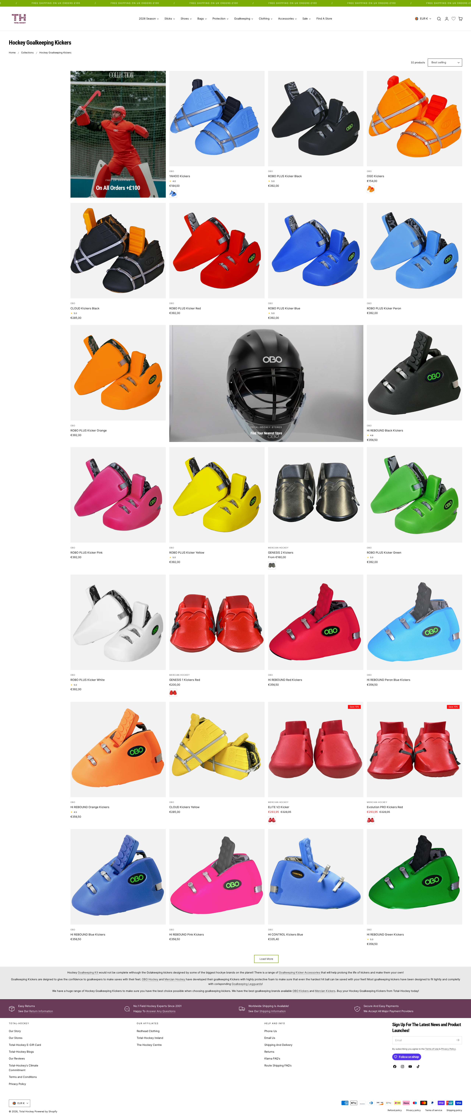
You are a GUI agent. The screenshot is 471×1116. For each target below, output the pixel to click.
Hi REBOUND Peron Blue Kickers (388, 680)
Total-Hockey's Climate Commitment (23, 1068)
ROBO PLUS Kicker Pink (86, 552)
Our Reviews (17, 1058)
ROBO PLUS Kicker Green (384, 552)
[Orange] (371, 189)
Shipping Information (272, 1011)
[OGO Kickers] (414, 118)
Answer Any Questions (161, 1011)
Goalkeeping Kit (88, 972)
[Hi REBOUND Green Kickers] (414, 876)
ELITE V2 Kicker (278, 807)
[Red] (173, 692)
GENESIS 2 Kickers (280, 552)
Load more (266, 958)
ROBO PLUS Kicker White (87, 680)
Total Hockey (26, 1111)
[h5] (266, 383)
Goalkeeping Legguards (247, 984)
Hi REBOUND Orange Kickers (89, 807)
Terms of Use (432, 1049)
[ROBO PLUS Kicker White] (118, 622)
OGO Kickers (375, 176)
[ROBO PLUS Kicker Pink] (118, 495)
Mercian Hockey (278, 547)
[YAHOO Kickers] (217, 118)
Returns (269, 1051)
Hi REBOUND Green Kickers (385, 934)
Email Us (269, 1038)
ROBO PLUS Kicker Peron (384, 308)
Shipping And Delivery (278, 1045)
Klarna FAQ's (272, 1058)
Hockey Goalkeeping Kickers (55, 52)
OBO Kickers (301, 991)
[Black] (272, 565)
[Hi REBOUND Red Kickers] (315, 622)
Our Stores (15, 1038)
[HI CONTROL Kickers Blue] (315, 876)
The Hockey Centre (149, 1045)
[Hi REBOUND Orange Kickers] (118, 749)
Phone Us (270, 1031)
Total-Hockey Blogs (21, 1051)
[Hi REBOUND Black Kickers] (414, 372)
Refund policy (395, 1110)
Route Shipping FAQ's (278, 1065)
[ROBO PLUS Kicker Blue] (315, 250)
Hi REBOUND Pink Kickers (186, 934)
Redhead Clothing (148, 1031)
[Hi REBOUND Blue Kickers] (118, 876)
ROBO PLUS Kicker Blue (284, 308)
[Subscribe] (457, 1040)
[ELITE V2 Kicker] (315, 749)
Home (12, 52)
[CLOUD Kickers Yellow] (217, 749)
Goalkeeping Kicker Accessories (300, 972)
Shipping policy (454, 1110)
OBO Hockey (150, 979)
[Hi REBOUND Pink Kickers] (217, 876)
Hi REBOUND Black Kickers (385, 430)
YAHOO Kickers (179, 176)
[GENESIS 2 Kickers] (315, 495)
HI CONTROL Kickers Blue (285, 934)
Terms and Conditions (23, 1077)
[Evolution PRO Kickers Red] (414, 749)
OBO (171, 171)
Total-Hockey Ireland (150, 1038)
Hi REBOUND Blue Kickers (87, 934)
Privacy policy (413, 1110)
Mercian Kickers (325, 991)
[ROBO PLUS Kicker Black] (315, 118)
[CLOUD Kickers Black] (118, 250)
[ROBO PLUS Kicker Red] (217, 250)
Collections (27, 52)
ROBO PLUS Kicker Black (285, 176)
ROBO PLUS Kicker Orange (88, 430)
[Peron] (173, 194)
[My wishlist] (453, 19)
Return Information (41, 1011)
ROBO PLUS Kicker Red (185, 308)
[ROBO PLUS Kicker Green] (414, 495)
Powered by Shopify (46, 1111)
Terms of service (433, 1110)
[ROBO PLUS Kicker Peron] (414, 250)
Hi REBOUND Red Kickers (285, 680)
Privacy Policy (17, 1084)
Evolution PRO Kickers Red (385, 807)
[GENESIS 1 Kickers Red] (217, 622)
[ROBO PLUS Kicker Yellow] (217, 495)
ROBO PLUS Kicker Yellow (186, 552)
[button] (439, 18)
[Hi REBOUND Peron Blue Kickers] (414, 622)
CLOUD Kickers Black (84, 308)
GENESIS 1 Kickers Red (184, 680)
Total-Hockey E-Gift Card (25, 1045)
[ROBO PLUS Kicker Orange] (118, 372)
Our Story (15, 1031)
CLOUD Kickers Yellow (184, 807)
